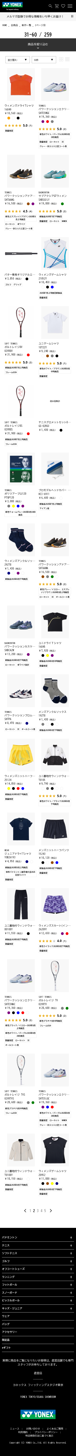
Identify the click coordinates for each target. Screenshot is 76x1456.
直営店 (38, 1373)
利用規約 (23, 1432)
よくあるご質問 (55, 1428)
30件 (36, 60)
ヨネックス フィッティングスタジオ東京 (38, 1385)
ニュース (14, 1428)
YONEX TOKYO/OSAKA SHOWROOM (38, 1397)
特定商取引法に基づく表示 (40, 1435)
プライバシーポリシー (46, 1432)
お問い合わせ (33, 1428)
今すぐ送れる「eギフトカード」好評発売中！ (40, 16)
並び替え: (13, 60)
